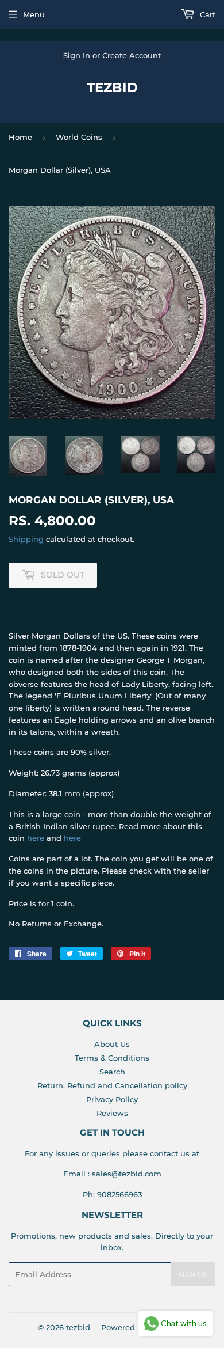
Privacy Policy (112, 1099)
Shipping (26, 539)
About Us (112, 1044)
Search (112, 1071)
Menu (34, 14)
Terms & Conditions (112, 1057)
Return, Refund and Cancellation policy (112, 1085)
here (35, 837)
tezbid (112, 87)
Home (20, 137)
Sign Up (193, 1274)
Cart (206, 14)
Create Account (131, 55)
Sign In (76, 55)
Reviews (112, 1113)
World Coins (79, 137)
